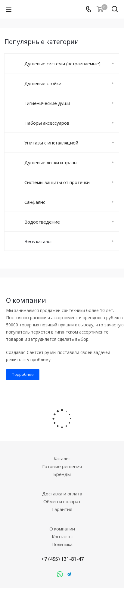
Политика (62, 544)
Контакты (62, 536)
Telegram (60, 574)
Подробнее (23, 374)
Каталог (62, 459)
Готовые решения (62, 466)
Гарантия (62, 509)
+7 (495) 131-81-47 (62, 559)
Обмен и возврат (62, 501)
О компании (62, 529)
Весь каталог (38, 241)
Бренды (62, 474)
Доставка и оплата (62, 494)
